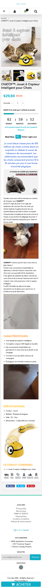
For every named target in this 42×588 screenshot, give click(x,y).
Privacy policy (21, 508)
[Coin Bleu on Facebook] (21, 567)
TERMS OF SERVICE (21, 514)
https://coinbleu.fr (21, 581)
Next (39, 75)
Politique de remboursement (21, 521)
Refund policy (21, 511)
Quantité (7, 103)
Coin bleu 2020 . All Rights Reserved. (20, 578)
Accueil (3, 18)
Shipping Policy (21, 516)
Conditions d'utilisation (21, 519)
